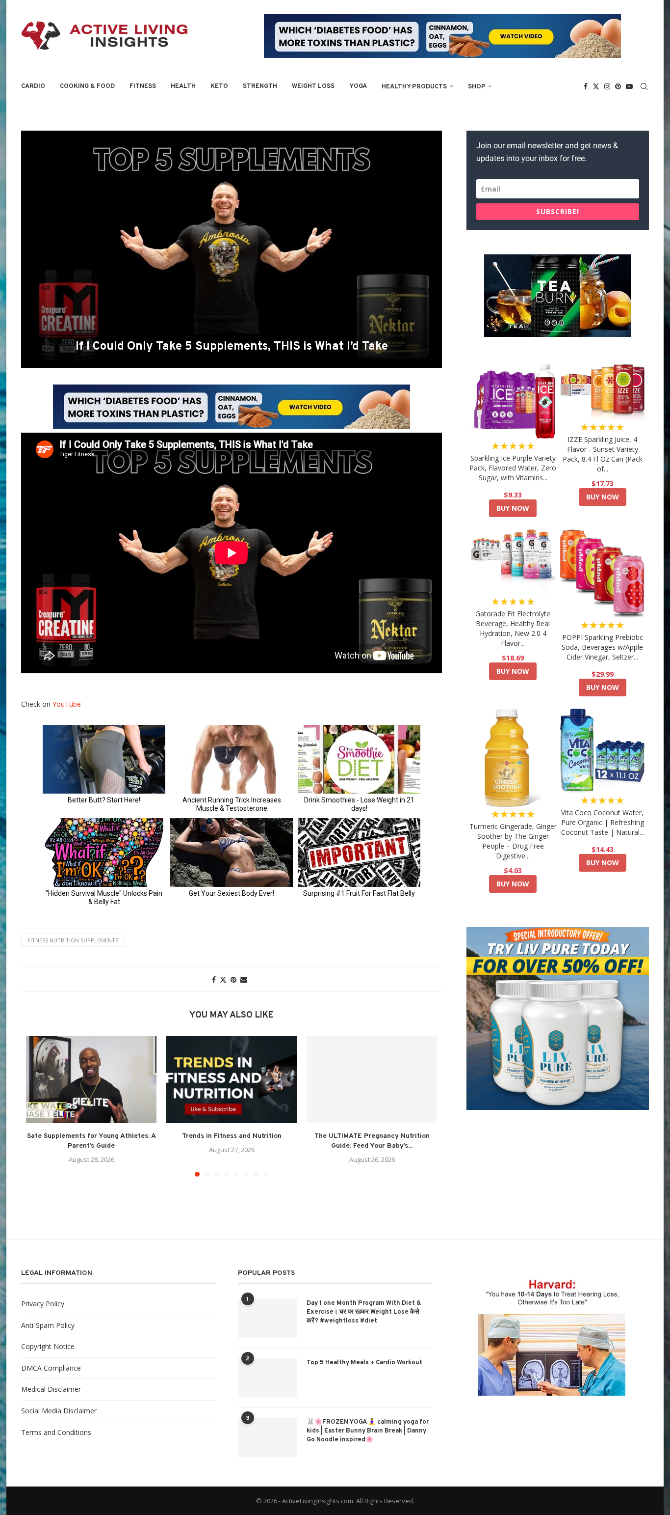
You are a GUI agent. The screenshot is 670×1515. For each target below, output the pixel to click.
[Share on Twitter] (223, 979)
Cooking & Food (87, 86)
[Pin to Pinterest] (233, 979)
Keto (219, 86)
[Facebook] (586, 86)
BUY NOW (512, 508)
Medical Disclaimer (51, 1389)
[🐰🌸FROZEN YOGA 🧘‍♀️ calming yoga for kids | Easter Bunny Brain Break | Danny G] (267, 1437)
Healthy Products (414, 87)
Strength (260, 86)
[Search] (644, 86)
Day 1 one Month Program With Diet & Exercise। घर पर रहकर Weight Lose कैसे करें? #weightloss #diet (364, 1312)
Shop (477, 87)
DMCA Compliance (51, 1368)
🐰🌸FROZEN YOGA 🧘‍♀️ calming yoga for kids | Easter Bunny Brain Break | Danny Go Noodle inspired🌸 (368, 1431)
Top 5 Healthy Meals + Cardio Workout (364, 1363)
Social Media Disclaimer (59, 1410)
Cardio (33, 86)
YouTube (66, 704)
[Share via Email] (243, 979)
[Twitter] (596, 86)
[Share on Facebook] (214, 979)
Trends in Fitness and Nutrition (232, 1136)
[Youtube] (629, 86)
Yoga (358, 86)
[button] (39, 1106)
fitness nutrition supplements (72, 940)
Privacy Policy (42, 1303)
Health (183, 86)
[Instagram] (607, 86)
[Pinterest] (618, 86)
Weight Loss (313, 86)
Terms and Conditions (56, 1432)
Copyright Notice (48, 1346)
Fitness (142, 86)
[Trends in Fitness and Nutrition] (231, 1079)
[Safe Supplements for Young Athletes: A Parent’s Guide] (91, 1079)
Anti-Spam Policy (48, 1325)
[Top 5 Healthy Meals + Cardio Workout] (267, 1378)
